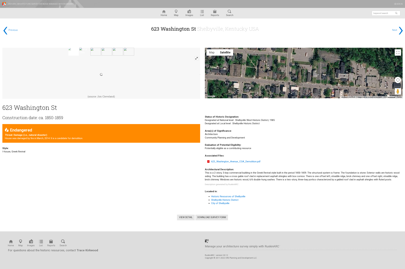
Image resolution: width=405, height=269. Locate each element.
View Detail (186, 217)
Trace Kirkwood (87, 250)
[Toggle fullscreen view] (398, 52)
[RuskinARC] (207, 241)
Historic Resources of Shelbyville (228, 196)
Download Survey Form (211, 217)
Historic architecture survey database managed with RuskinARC (41, 4)
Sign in (399, 4)
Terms (399, 97)
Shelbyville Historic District (224, 200)
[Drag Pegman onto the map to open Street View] (398, 91)
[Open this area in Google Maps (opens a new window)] (211, 96)
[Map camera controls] (398, 80)
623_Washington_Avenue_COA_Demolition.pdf (236, 161)
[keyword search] (396, 13)
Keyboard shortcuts (348, 97)
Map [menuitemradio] (212, 52)
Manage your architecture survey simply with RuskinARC (242, 246)
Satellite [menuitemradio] (225, 52)
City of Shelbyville (220, 203)
